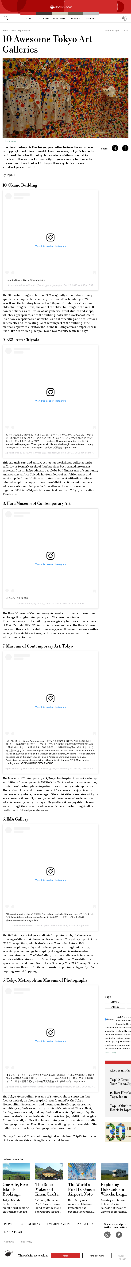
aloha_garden (43, 603)
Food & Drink (44, 18)
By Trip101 (9, 174)
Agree (65, 1255)
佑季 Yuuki (31, 285)
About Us (9, 1241)
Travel (28, 18)
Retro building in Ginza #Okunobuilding (25, 280)
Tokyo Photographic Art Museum (39, 1086)
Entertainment (59, 18)
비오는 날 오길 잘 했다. (17, 598)
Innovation (75, 18)
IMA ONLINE (35, 925)
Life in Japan (91, 18)
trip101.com (110, 1052)
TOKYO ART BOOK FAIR (35, 768)
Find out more (97, 1255)
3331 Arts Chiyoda (32, 452)
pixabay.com (10, 141)
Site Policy (26, 1241)
